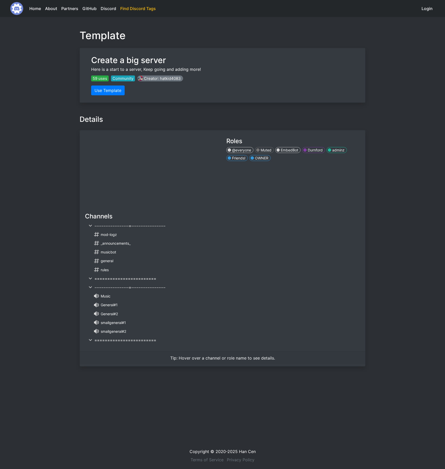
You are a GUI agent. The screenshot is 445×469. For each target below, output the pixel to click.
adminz (338, 150)
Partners (69, 8)
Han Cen (247, 451)
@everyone (241, 150)
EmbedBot (289, 150)
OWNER (261, 158)
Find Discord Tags (138, 8)
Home (35, 8)
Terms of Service (207, 459)
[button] (160, 78)
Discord (108, 8)
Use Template (108, 90)
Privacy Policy (240, 459)
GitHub (89, 8)
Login (427, 8)
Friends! (238, 158)
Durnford (315, 150)
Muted (265, 150)
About (51, 8)
